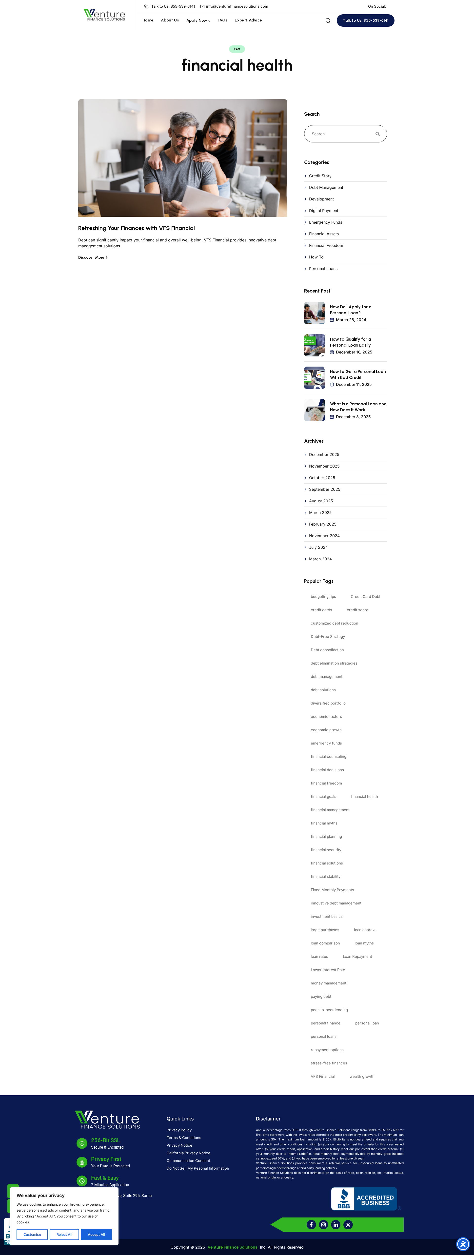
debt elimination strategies (334, 663)
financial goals (323, 796)
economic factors (326, 716)
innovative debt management (336, 903)
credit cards (321, 610)
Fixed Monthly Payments (332, 889)
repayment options (327, 1049)
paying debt (321, 996)
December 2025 (324, 454)
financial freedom (326, 783)
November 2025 (324, 466)
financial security (326, 849)
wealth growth (362, 1076)
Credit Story (320, 175)
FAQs (222, 20)
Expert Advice (248, 20)
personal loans (323, 1036)
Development (321, 198)
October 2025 (322, 477)
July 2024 (318, 547)
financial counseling (328, 756)
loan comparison (325, 943)
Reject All (64, 1234)
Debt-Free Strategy (328, 636)
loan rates (319, 956)
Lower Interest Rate (328, 969)
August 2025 (321, 500)
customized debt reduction (334, 623)
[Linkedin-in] (335, 1224)
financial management (330, 809)
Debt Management (326, 187)
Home (148, 20)
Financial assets (324, 233)
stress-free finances (329, 1063)
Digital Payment (323, 210)
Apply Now (196, 20)
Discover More (91, 257)
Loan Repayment (357, 956)
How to (316, 257)
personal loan (367, 1023)
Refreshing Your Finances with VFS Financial (136, 228)
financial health (364, 796)
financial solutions (327, 863)
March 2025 (320, 512)
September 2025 (324, 489)
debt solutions (323, 689)
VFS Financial (323, 1076)
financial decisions (327, 769)
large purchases (325, 929)
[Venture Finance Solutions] (104, 14)
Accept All (96, 1234)
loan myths (364, 943)
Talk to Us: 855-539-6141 (173, 6)
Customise (32, 1234)
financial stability (325, 876)
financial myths (324, 823)
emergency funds (326, 743)
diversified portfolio (328, 703)
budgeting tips (323, 596)
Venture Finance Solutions (232, 1247)
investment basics (327, 916)
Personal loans (323, 268)
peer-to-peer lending (329, 1009)
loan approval (365, 929)
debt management (326, 676)
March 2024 (320, 558)
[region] (64, 1216)
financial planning (326, 836)
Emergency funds (325, 222)
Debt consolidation (327, 649)
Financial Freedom (326, 245)
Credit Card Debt (365, 596)
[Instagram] (323, 1224)
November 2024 (324, 535)
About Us (170, 20)
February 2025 (322, 524)
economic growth (326, 729)
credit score (357, 610)
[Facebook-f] (311, 1224)
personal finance (325, 1023)
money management (328, 983)
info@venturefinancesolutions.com (237, 6)
